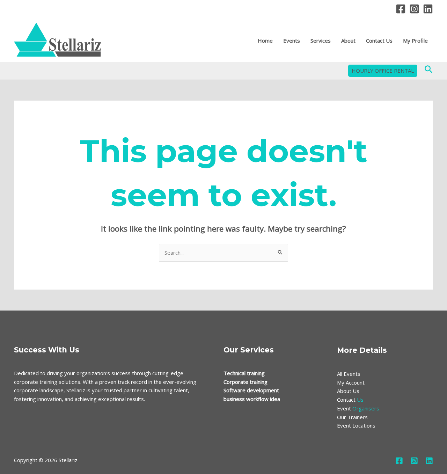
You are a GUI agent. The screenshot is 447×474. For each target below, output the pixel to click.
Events (291, 40)
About (348, 40)
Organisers (358, 408)
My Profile (415, 40)
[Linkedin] (428, 9)
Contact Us (379, 40)
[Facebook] (401, 9)
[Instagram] (414, 9)
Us (350, 399)
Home (265, 40)
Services (320, 40)
